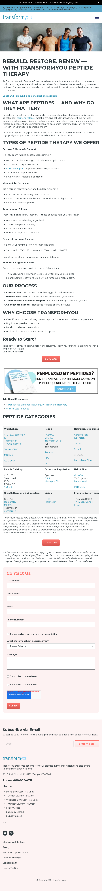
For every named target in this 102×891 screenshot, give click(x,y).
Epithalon (79, 438)
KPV (47, 458)
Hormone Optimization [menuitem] (15, 852)
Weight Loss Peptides (17, 408)
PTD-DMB (79, 487)
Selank (78, 449)
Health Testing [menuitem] (10, 868)
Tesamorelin (10, 441)
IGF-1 (6, 438)
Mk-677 (8, 505)
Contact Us (51, 359)
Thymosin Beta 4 (54, 441)
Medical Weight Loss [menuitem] (14, 842)
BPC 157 (49, 438)
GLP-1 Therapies (14, 168)
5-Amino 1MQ (11, 449)
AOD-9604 (9, 460)
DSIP (47, 478)
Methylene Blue (83, 460)
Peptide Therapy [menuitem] (12, 857)
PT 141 (48, 499)
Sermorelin (10, 511)
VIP (46, 463)
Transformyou (10, 766)
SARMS (8, 487)
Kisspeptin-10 (52, 481)
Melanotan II (81, 481)
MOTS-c (8, 455)
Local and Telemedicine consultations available (30, 96)
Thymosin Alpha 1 (83, 502)
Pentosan (50, 452)
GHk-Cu (78, 475)
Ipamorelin (10, 502)
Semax (77, 443)
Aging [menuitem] (6, 847)
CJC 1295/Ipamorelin (15, 435)
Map (5, 822)
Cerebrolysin (81, 435)
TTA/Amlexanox (12, 444)
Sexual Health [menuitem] (10, 863)
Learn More (64, 10)
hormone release (25, 118)
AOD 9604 (50, 435)
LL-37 (77, 505)
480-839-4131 (22, 780)
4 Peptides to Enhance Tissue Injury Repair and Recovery (36, 404)
